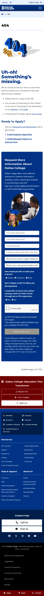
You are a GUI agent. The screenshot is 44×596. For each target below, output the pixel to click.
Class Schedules (7, 461)
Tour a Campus (23, 397)
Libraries (28, 420)
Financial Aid (28, 450)
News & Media (28, 492)
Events (25, 478)
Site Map (7, 585)
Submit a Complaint (8, 496)
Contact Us (5, 478)
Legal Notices (9, 561)
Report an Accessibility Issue (14, 556)
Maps (23, 593)
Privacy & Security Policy (13, 573)
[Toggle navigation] (40, 8)
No (15, 300)
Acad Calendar (13, 424)
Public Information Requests (11, 500)
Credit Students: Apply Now (19, 134)
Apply (8, 593)
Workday (9, 415)
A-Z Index (24, 109)
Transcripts (28, 461)
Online (10, 278)
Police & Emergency (8, 486)
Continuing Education (31, 446)
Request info (23, 392)
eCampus (28, 415)
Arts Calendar (6, 446)
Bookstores (5, 454)
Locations (31, 424)
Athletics (4, 450)
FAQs (3, 482)
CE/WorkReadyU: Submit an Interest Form (18, 140)
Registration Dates (30, 454)
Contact (38, 593)
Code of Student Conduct (10, 465)
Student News (29, 458)
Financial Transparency (12, 567)
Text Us (23, 528)
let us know (37, 114)
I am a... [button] (5, 2)
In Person (20, 278)
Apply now (23, 403)
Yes (9, 300)
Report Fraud (9, 579)
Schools (26, 496)
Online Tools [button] (34, 2)
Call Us (24, 522)
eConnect (9, 420)
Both (30, 278)
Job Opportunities (29, 488)
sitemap (13, 109)
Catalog (4, 458)
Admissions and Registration (25, 127)
